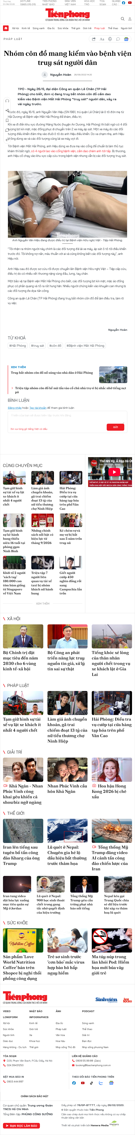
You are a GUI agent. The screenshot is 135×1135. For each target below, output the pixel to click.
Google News (126, 39)
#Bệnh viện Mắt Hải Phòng (85, 346)
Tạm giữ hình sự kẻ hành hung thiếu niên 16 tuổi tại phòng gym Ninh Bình (14, 540)
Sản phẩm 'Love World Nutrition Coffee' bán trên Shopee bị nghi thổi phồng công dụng (22, 967)
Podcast (88, 1011)
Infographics (39, 1017)
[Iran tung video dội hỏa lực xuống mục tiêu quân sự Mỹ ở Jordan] (17, 884)
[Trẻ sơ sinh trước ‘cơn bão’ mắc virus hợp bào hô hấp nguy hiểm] (67, 940)
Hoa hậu (60, 1041)
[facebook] (123, 3)
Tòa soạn (9, 1056)
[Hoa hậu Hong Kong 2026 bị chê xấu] (112, 770)
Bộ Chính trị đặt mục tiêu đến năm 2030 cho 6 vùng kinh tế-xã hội (20, 661)
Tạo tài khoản (37, 407)
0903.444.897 (15, 1081)
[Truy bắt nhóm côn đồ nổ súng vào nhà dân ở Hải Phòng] (113, 374)
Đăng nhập (15, 407)
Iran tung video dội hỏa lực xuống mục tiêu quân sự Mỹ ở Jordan (16, 902)
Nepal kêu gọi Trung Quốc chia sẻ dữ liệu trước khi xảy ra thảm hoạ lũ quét (116, 904)
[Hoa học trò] (127, 1000)
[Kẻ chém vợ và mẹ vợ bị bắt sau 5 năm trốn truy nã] (71, 520)
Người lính (126, 28)
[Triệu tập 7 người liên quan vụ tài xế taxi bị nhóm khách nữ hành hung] (42, 562)
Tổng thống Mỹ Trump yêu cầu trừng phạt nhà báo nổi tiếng (81, 902)
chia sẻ (93, 39)
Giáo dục (8, 1041)
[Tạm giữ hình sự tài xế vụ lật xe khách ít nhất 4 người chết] (14, 478)
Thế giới (75, 28)
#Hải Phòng (17, 346)
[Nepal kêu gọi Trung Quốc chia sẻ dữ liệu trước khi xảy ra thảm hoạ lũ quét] (118, 884)
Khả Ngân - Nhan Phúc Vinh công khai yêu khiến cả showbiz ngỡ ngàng (23, 794)
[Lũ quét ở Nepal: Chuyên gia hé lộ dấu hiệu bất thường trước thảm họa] (67, 831)
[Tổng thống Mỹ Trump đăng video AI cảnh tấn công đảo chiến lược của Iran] (112, 831)
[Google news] (113, 1083)
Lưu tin (7, 120)
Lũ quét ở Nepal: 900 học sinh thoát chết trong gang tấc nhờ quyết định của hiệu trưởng (51, 904)
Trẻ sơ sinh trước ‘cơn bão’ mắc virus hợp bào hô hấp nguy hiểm (66, 965)
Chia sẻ (7, 110)
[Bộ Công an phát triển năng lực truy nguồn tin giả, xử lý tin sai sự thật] (67, 636)
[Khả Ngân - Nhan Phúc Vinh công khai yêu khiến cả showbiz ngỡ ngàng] (23, 770)
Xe (30, 1035)
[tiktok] (93, 1083)
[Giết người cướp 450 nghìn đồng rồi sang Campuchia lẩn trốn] (71, 562)
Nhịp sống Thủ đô (65, 1047)
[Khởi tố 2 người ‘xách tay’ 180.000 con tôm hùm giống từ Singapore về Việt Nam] (14, 562)
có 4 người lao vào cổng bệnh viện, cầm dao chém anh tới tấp (71, 151)
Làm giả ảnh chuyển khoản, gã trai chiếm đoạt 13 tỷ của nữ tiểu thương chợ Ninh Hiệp (42, 498)
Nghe (7, 100)
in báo (110, 39)
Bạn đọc (87, 1041)
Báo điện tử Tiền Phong (68, 14)
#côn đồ (55, 346)
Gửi (115, 427)
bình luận (118, 39)
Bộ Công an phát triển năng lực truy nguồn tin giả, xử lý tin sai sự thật (66, 661)
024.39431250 (15, 1065)
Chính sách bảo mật (35, 1096)
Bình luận (7, 130)
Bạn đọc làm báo (23, 1125)
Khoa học (34, 1041)
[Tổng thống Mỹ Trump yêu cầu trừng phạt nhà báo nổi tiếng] (84, 884)
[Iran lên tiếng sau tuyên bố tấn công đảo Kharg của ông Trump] (23, 831)
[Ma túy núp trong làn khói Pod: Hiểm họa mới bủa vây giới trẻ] (112, 940)
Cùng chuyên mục (22, 465)
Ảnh (58, 1011)
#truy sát (37, 346)
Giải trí (14, 752)
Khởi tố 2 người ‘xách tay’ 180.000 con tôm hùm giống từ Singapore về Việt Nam (14, 583)
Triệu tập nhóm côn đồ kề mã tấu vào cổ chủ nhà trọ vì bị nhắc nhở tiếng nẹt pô (70, 390)
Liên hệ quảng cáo (85, 1056)
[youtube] (130, 3)
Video (7, 1011)
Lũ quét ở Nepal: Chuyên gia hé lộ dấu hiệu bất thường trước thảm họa (67, 855)
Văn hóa (60, 1035)
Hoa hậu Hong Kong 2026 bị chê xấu (109, 791)
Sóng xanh (39, 28)
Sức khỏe (63, 28)
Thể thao (113, 28)
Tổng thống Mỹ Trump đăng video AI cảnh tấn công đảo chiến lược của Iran (110, 858)
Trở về (7, 140)
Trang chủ (6, 28)
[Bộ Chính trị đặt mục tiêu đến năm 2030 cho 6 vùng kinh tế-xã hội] (23, 636)
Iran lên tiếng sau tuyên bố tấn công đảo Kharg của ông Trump (21, 855)
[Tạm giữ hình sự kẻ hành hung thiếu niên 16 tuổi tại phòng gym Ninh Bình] (14, 520)
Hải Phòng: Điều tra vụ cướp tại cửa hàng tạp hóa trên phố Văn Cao (69, 498)
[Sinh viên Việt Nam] (106, 1000)
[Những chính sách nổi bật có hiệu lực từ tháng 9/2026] (42, 520)
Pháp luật (99, 28)
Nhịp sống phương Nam (95, 1047)
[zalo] (102, 1083)
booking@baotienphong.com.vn (93, 1065)
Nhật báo (35, 1011)
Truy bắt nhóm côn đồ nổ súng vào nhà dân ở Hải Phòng (52, 373)
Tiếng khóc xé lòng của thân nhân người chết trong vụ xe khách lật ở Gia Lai (111, 663)
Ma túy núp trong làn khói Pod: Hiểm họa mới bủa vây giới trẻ (110, 965)
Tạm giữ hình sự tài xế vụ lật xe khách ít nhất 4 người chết (13, 496)
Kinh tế (26, 28)
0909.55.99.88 (84, 1060)
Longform (10, 1017)
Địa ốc (51, 28)
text (101, 39)
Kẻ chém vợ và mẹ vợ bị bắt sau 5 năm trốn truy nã (71, 536)
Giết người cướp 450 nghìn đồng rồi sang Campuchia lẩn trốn (71, 583)
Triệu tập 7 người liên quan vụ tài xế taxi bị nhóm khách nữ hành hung (42, 583)
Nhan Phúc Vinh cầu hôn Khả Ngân (67, 788)
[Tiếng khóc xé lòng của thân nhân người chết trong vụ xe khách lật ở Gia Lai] (112, 636)
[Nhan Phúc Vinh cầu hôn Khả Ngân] (67, 770)
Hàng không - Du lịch (15, 1047)
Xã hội (15, 28)
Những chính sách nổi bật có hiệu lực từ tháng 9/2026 (42, 536)
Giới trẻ (87, 28)
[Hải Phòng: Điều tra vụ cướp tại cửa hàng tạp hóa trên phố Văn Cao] (71, 478)
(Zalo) (97, 1060)
